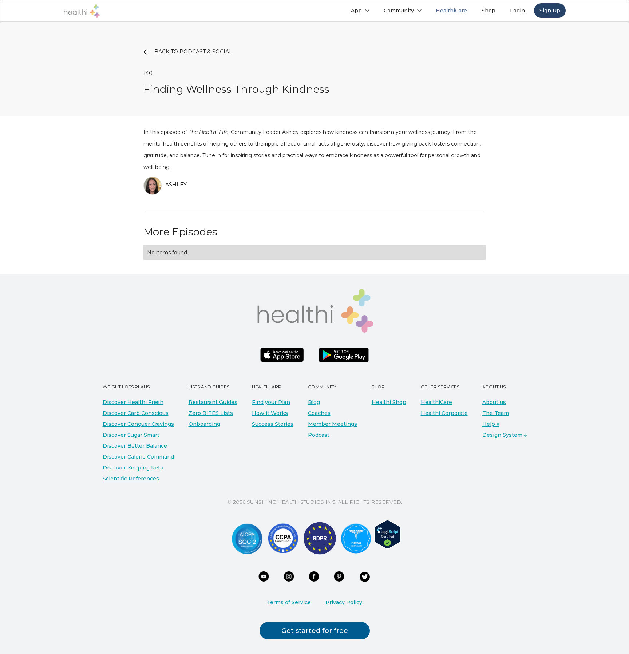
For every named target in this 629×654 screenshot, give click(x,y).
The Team (495, 413)
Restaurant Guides (213, 402)
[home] (81, 11)
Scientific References (131, 478)
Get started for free (314, 631)
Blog (314, 402)
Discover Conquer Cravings (138, 424)
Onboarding (204, 424)
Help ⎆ (490, 424)
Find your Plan (271, 402)
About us (494, 402)
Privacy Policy (343, 602)
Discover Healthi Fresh (133, 402)
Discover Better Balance (135, 446)
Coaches (319, 413)
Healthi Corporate (444, 413)
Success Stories (272, 424)
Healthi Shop (389, 402)
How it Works (270, 413)
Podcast (318, 435)
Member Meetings (332, 424)
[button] (360, 10)
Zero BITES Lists (211, 413)
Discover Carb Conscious (136, 413)
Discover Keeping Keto (133, 467)
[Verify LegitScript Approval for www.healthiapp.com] (387, 534)
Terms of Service (289, 602)
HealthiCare (436, 402)
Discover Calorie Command (138, 456)
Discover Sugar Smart (131, 435)
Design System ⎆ (504, 435)
